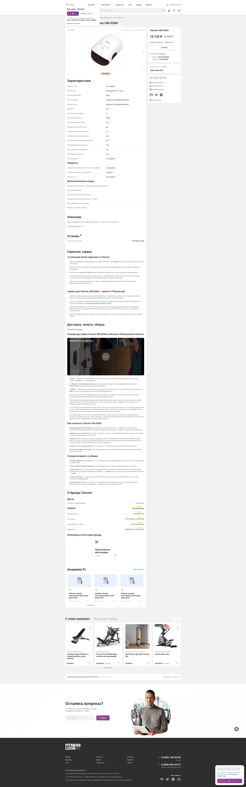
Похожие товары (106, 619)
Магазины (68, 760)
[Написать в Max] (161, 95)
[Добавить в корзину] (89, 663)
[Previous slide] (68, 51)
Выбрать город (86, 13)
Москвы (162, 54)
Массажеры (140, 503)
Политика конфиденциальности (75, 770)
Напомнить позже (73, 23)
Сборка (129, 762)
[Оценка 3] (105, 677)
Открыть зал (120, 5)
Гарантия (130, 760)
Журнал (138, 5)
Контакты (149, 5)
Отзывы (74, 236)
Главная (68, 757)
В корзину (164, 47)
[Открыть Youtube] (179, 779)
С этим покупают (77, 619)
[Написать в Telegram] (156, 95)
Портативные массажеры (104, 17)
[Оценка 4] (108, 677)
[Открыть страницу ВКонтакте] (161, 779)
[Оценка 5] (110, 677)
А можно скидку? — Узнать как (161, 42)
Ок (230, 781)
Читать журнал (138, 569)
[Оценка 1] (99, 677)
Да (73, 13)
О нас (130, 5)
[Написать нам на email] (151, 95)
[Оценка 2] (102, 677)
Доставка (130, 757)
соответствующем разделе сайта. (99, 303)
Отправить (102, 718)
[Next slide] (142, 51)
